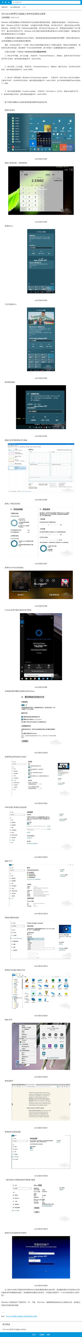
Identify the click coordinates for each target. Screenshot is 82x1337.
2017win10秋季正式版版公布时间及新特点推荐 (21, 1316)
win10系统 (5, 17)
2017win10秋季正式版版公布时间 (14, 1329)
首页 (33, 1335)
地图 (48, 1335)
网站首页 (5, 7)
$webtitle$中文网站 (6, 2)
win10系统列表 (15, 7)
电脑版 (42, 1335)
